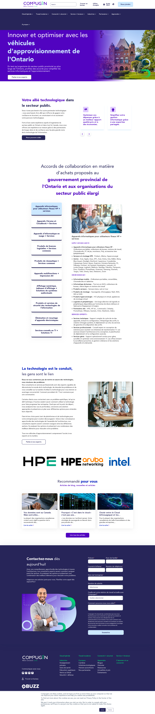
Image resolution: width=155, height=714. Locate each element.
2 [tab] (107, 135)
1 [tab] (103, 135)
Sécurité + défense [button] (66, 675)
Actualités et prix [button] (104, 670)
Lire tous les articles (77, 535)
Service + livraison (77, 14)
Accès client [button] (108, 4)
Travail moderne (41, 14)
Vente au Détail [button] (65, 672)
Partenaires (103, 14)
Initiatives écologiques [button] (87, 665)
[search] (63, 4)
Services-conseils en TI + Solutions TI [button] (46, 332)
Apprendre (115, 14)
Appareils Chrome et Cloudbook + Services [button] (46, 222)
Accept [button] (102, 710)
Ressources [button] (102, 668)
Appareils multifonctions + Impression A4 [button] (46, 275)
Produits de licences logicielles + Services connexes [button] (46, 248)
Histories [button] (101, 665)
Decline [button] (110, 710)
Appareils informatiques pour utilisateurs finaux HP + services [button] (46, 208)
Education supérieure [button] (67, 670)
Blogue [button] (100, 663)
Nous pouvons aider (33, 137)
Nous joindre (125, 4)
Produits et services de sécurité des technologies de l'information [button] (46, 305)
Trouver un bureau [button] (31, 679)
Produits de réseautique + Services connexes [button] (46, 262)
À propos (25, 24)
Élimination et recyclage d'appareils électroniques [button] (46, 319)
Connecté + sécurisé (59, 14)
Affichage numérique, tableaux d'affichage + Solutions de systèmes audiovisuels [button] (46, 289)
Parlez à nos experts (19, 77)
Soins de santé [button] (65, 668)
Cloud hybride (26, 14)
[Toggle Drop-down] (32, 14)
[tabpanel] (92, 116)
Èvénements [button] (102, 672)
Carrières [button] (82, 663)
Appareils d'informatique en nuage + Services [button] (47, 235)
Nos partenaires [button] (84, 670)
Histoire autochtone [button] (86, 668)
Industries (91, 14)
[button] (35, 4)
